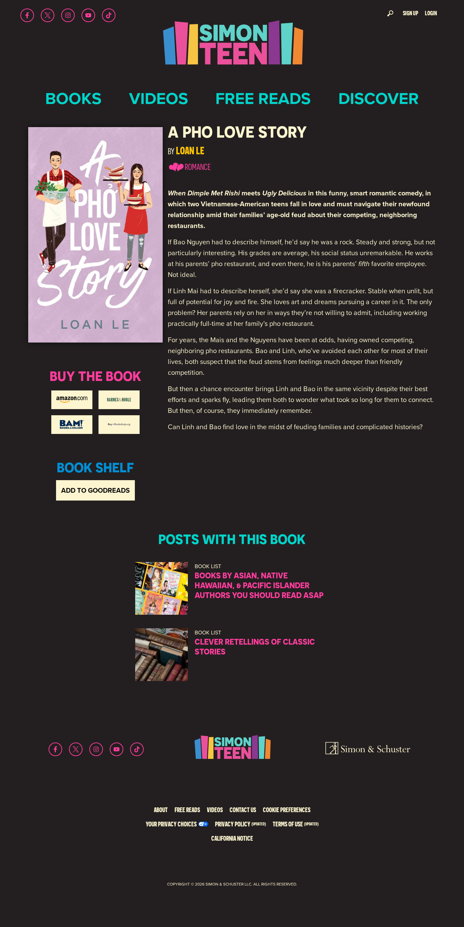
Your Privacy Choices (171, 824)
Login (431, 13)
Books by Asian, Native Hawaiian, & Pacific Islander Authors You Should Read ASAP (259, 585)
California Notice (232, 838)
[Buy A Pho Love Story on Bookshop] (119, 424)
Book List (208, 566)
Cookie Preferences (286, 810)
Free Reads (263, 98)
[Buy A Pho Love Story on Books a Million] (71, 424)
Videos (158, 98)
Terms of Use (296, 824)
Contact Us (243, 810)
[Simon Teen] (232, 47)
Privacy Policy (240, 824)
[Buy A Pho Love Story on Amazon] (71, 399)
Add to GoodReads (95, 490)
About (161, 810)
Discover (378, 98)
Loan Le (190, 150)
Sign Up (410, 13)
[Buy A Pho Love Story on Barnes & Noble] (119, 399)
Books (73, 98)
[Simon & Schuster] (367, 749)
